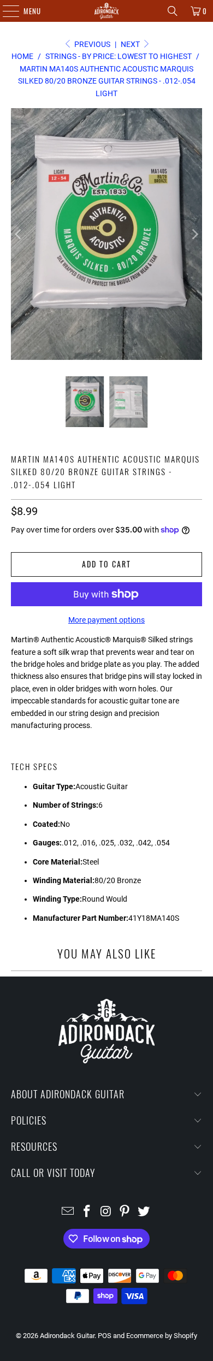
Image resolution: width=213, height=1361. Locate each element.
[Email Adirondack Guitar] (68, 1212)
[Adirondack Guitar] (107, 11)
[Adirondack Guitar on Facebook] (87, 1212)
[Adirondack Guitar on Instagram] (106, 1212)
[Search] (172, 11)
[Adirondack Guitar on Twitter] (144, 1212)
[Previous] (19, 234)
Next (131, 44)
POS (104, 1336)
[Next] (194, 234)
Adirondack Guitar (67, 1336)
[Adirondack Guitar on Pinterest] (125, 1212)
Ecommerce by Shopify (161, 1336)
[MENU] (5, 11)
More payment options (106, 620)
